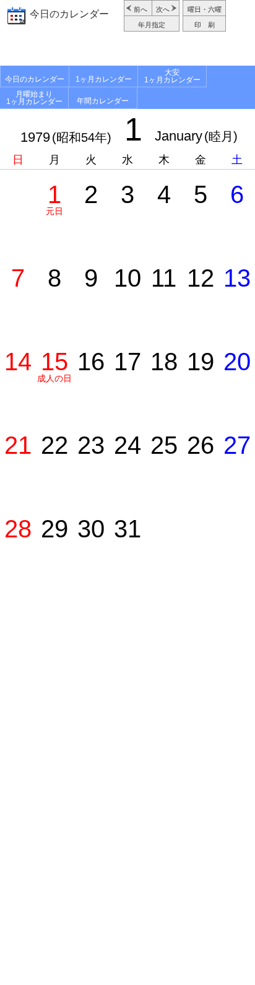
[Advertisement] (127, 50)
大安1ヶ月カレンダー (172, 76)
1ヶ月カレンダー (104, 79)
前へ (140, 9)
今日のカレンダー (69, 14)
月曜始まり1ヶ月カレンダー (34, 98)
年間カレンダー (103, 101)
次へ (163, 9)
